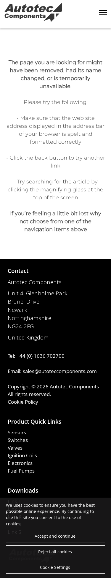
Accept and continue (55, 536)
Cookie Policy (23, 401)
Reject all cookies (55, 551)
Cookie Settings (55, 567)
